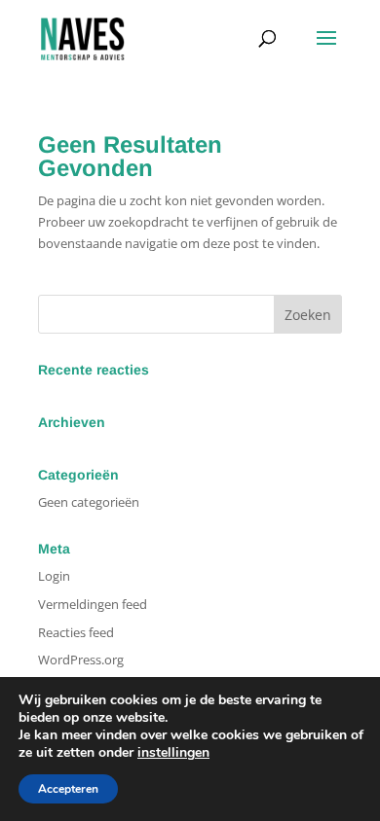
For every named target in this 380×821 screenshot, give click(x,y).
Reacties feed (76, 632)
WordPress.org (81, 659)
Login (54, 576)
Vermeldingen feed (92, 604)
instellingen (173, 753)
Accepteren (68, 789)
